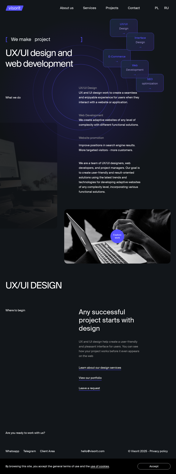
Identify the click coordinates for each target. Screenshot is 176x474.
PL (157, 8)
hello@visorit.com (93, 451)
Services (89, 8)
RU (166, 8)
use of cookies (99, 466)
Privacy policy (159, 451)
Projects (112, 8)
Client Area (47, 451)
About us (67, 8)
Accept (154, 466)
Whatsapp (12, 451)
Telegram (29, 451)
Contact (134, 8)
